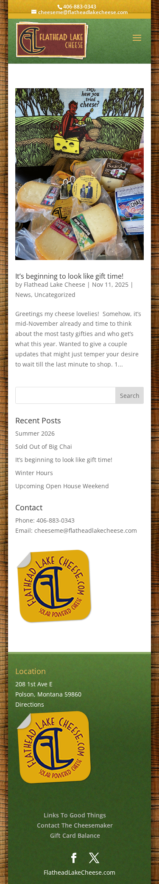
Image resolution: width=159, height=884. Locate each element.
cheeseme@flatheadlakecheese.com (85, 530)
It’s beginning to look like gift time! (69, 276)
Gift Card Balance (75, 835)
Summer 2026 (35, 433)
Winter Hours (34, 473)
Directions (29, 704)
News (23, 295)
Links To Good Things (75, 815)
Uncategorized (54, 295)
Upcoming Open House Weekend (62, 486)
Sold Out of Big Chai (43, 446)
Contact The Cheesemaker (75, 825)
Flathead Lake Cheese (54, 284)
